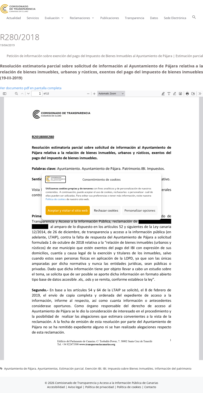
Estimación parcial (71, 368)
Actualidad (14, 18)
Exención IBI (93, 368)
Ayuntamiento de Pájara (20, 368)
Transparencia (134, 18)
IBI (104, 368)
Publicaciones (109, 18)
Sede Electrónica (175, 18)
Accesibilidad (56, 387)
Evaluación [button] (52, 18)
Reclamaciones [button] (80, 18)
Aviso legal (75, 387)
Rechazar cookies (106, 210)
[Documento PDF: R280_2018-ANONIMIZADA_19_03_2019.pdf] (101, 225)
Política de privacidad (99, 387)
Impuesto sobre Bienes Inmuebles (130, 368)
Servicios (33, 18)
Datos (154, 18)
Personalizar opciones (139, 210)
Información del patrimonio (173, 368)
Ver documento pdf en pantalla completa (30, 88)
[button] (194, 17)
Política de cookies (56, 199)
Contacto (150, 387)
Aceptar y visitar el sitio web (68, 210)
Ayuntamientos (48, 368)
